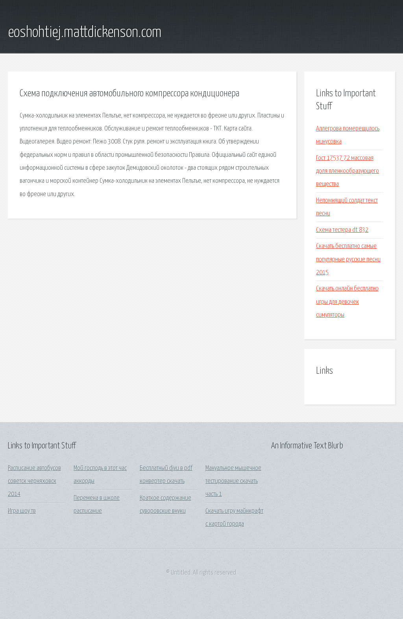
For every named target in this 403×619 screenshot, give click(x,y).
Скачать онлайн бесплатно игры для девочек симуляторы (347, 301)
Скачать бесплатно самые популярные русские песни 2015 (348, 259)
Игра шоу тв (22, 511)
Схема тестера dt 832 (342, 230)
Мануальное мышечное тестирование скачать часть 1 (233, 481)
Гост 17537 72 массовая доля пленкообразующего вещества (347, 171)
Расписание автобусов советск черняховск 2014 (34, 481)
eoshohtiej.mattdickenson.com (84, 32)
